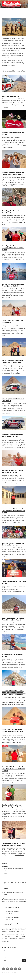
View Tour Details (8, 147)
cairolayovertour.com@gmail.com (12, 878)
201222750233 (9, 913)
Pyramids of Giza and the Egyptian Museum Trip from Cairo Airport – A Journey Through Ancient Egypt (13, 692)
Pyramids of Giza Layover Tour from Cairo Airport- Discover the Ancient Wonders (13, 769)
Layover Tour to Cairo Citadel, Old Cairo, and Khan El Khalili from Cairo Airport (13, 510)
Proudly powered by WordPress (9, 972)
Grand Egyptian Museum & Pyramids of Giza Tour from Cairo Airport (13, 247)
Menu (14, 9)
